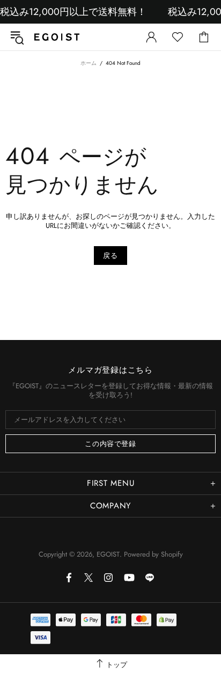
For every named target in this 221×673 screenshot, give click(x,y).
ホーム (88, 63)
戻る (110, 255)
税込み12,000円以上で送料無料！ (73, 12)
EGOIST (56, 37)
